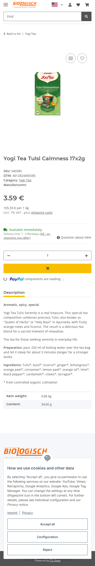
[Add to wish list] (82, 58)
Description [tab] (14, 292)
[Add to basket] (7, 47)
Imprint (12, 513)
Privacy (27, 513)
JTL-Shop (55, 560)
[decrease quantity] (8, 255)
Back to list (14, 34)
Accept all (47, 524)
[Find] (86, 16)
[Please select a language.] (57, 4)
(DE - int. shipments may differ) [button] (27, 236)
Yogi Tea (25, 180)
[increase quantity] (86, 255)
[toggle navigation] (6, 2)
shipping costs (42, 212)
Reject (47, 549)
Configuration (47, 537)
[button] (70, 4)
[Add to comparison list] (71, 58)
